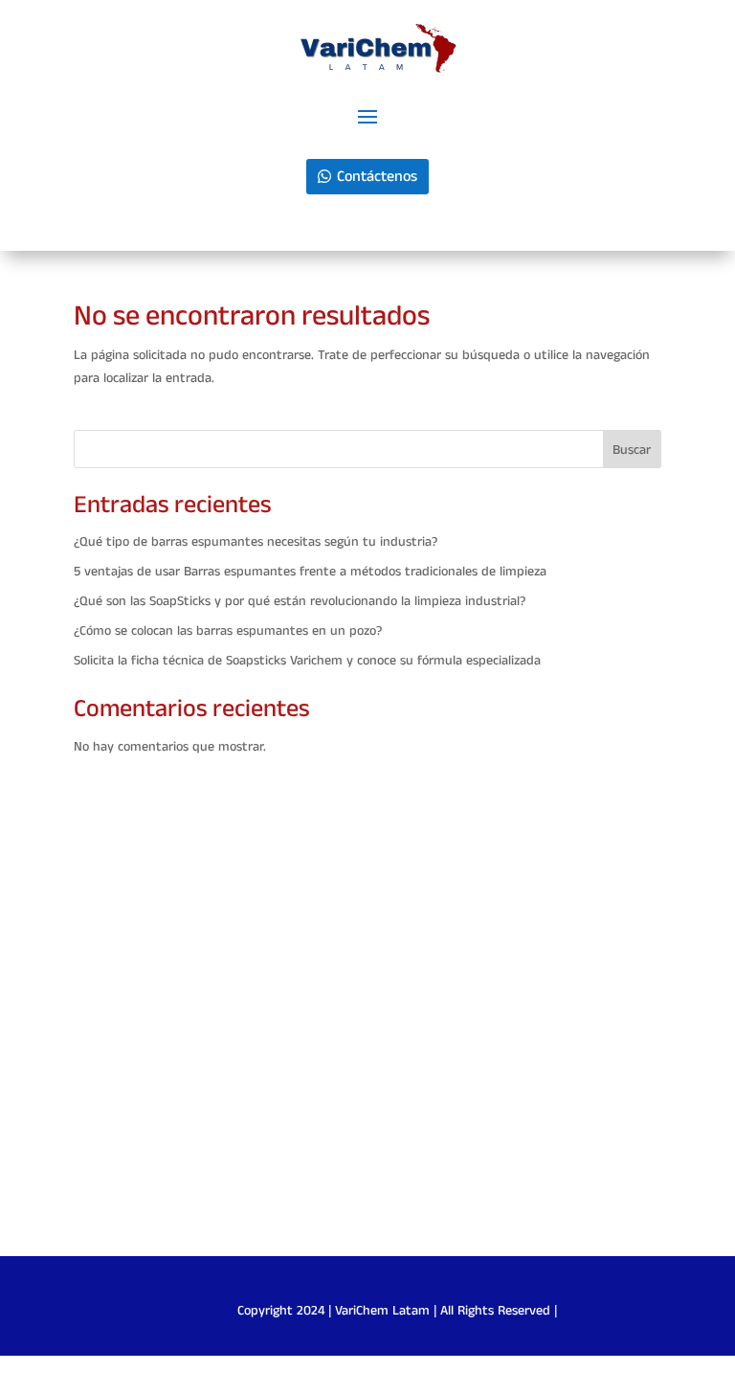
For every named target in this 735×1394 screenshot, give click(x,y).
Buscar (631, 450)
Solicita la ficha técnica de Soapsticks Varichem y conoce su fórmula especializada (307, 660)
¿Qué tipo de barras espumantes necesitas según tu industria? (255, 541)
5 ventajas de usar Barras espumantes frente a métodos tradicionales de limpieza (310, 571)
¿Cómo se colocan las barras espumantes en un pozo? (228, 631)
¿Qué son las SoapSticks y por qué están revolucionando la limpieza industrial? (299, 601)
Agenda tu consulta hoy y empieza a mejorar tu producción (367, 1052)
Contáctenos (377, 177)
